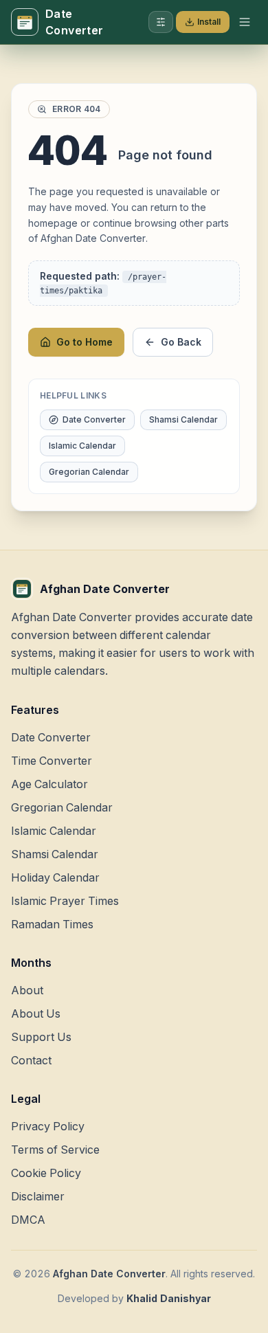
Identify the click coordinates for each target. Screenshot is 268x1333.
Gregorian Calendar (89, 472)
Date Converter (94, 419)
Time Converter (51, 761)
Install (209, 21)
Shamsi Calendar (183, 419)
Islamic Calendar (82, 445)
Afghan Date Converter (109, 1273)
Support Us (41, 1037)
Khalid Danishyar (168, 1298)
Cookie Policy (46, 1173)
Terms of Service (55, 1149)
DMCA (28, 1219)
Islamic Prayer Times (65, 901)
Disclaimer (38, 1196)
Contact (31, 1060)
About (27, 990)
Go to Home (84, 342)
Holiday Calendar (55, 877)
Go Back (181, 342)
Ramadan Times (52, 924)
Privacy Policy (48, 1126)
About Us (35, 1013)
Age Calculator (49, 784)
